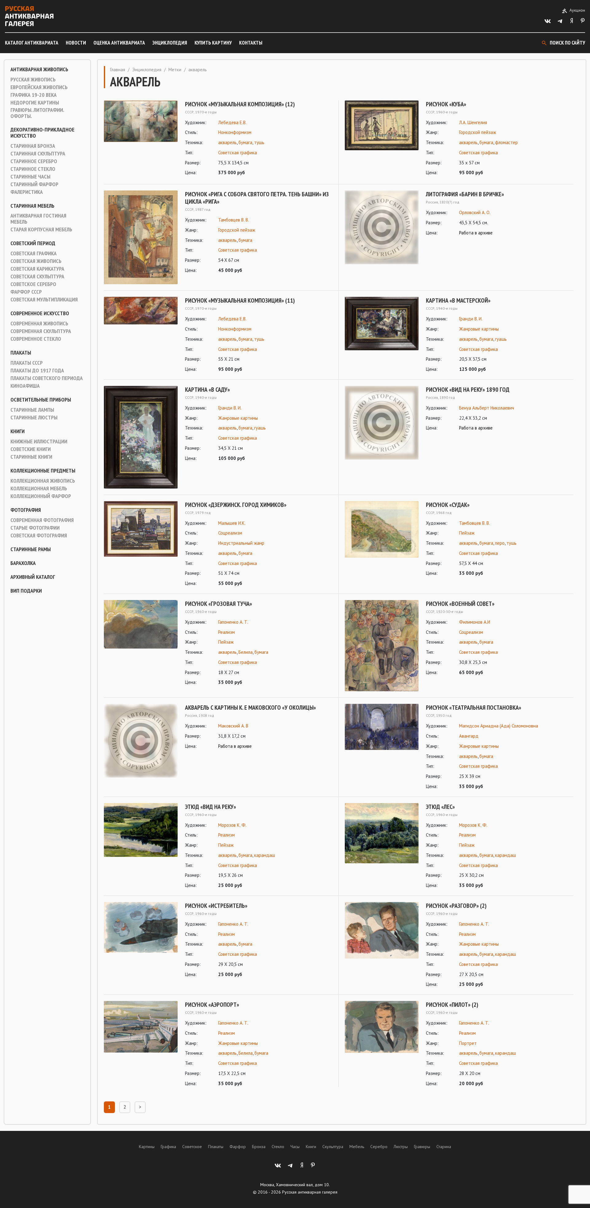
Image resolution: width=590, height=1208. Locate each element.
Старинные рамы (30, 549)
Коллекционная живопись (42, 481)
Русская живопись (33, 79)
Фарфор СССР (26, 292)
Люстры (401, 1146)
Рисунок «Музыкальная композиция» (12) (240, 104)
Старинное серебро (33, 161)
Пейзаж (466, 533)
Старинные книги (31, 457)
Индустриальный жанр (241, 543)
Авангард (468, 736)
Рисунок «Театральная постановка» (473, 707)
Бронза (259, 1146)
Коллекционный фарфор (40, 496)
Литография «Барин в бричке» (465, 194)
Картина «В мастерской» (458, 300)
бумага (245, 142)
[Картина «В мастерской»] (382, 335)
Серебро (378, 1146)
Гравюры (422, 1146)
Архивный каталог (32, 577)
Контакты (250, 42)
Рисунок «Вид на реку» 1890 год (467, 389)
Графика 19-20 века (33, 95)
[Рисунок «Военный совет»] (382, 646)
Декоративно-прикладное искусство (42, 133)
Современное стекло (35, 339)
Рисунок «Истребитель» (216, 905)
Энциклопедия (169, 42)
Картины (147, 1146)
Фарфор (238, 1146)
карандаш (264, 855)
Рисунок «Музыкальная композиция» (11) (240, 300)
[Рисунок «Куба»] (382, 138)
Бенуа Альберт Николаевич (486, 408)
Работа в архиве (476, 233)
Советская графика (33, 253)
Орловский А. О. (474, 212)
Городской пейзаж (477, 132)
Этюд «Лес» (440, 806)
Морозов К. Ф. (232, 825)
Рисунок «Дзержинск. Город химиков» (235, 504)
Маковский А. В (233, 726)
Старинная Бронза (32, 146)
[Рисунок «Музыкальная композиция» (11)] (141, 335)
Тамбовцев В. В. (233, 220)
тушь (259, 142)
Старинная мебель (32, 206)
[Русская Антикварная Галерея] (29, 16)
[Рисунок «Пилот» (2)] (382, 1044)
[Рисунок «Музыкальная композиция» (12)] (141, 138)
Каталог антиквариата (31, 42)
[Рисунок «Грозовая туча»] (141, 643)
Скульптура (332, 1146)
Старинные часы (30, 177)
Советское (192, 1146)
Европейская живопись (39, 87)
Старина (443, 1146)
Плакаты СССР (26, 363)
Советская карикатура (37, 269)
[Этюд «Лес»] (382, 846)
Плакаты (20, 353)
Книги (17, 431)
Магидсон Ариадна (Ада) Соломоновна (498, 726)
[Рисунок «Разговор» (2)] (382, 945)
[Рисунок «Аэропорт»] (141, 1044)
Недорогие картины (34, 103)
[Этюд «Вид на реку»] (141, 846)
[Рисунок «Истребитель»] (141, 940)
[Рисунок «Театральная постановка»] (382, 747)
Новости (76, 42)
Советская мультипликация (44, 299)
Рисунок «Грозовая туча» (218, 603)
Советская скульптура (37, 276)
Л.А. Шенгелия (473, 122)
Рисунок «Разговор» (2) (456, 905)
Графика (168, 1146)
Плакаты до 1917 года (37, 370)
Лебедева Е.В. (232, 122)
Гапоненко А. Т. (233, 622)
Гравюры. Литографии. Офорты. (37, 113)
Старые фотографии (35, 528)
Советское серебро (33, 284)
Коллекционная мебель (38, 488)
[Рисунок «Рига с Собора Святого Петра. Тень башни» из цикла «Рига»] (141, 237)
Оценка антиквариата (119, 42)
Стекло (278, 1146)
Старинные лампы (32, 410)
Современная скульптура (40, 331)
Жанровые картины (479, 329)
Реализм (226, 632)
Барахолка (23, 563)
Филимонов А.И (474, 622)
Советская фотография (38, 535)
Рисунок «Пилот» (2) (452, 1004)
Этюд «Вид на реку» (210, 806)
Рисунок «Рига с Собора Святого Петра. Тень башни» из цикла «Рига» (257, 197)
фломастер (506, 142)
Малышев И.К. (232, 523)
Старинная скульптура (37, 154)
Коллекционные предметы (42, 471)
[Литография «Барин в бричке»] (382, 227)
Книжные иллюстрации (38, 441)
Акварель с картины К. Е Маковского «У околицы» (250, 707)
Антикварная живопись (39, 69)
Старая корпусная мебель (41, 229)
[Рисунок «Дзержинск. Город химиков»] (141, 544)
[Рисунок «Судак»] (382, 539)
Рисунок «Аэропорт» (212, 1004)
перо (500, 543)
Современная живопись (39, 323)
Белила (245, 652)
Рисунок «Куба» (446, 104)
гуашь (501, 339)
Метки (174, 70)
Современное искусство (39, 313)
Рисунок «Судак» (448, 504)
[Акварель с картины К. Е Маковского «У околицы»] (141, 741)
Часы (295, 1146)
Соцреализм (230, 533)
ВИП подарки (26, 591)
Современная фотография (42, 520)
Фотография (25, 510)
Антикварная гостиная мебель (38, 219)
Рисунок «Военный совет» (460, 603)
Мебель (356, 1146)
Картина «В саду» (207, 389)
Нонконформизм (234, 132)
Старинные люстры (33, 417)
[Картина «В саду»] (141, 437)
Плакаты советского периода (46, 378)
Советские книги (30, 449)
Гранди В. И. (470, 319)
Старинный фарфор (34, 184)
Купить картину (213, 42)
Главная (117, 70)
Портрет (468, 1043)
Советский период (32, 243)
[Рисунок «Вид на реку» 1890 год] (382, 423)
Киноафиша (25, 386)
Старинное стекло (32, 169)
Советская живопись (35, 261)
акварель (227, 142)
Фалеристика (26, 192)
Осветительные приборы (40, 400)
